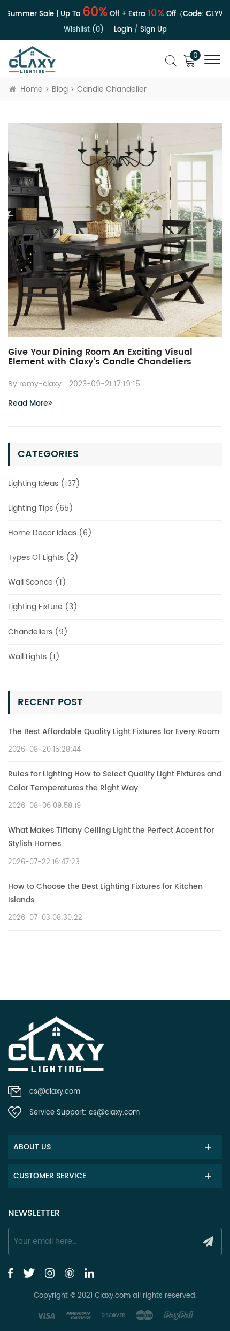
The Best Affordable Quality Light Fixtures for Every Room (114, 732)
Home (31, 89)
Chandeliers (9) (38, 632)
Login (123, 29)
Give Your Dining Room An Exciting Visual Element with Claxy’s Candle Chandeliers (100, 357)
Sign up (153, 29)
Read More (28, 403)
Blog (60, 89)
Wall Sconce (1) (37, 582)
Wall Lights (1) (34, 656)
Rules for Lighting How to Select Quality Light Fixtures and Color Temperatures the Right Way (114, 781)
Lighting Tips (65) (40, 508)
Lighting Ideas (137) (44, 483)
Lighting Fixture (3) (43, 607)
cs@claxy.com (54, 1091)
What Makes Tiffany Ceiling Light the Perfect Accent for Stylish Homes (111, 837)
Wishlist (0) (84, 29)
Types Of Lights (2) (43, 557)
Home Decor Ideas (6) (50, 533)
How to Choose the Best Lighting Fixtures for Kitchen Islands (105, 893)
